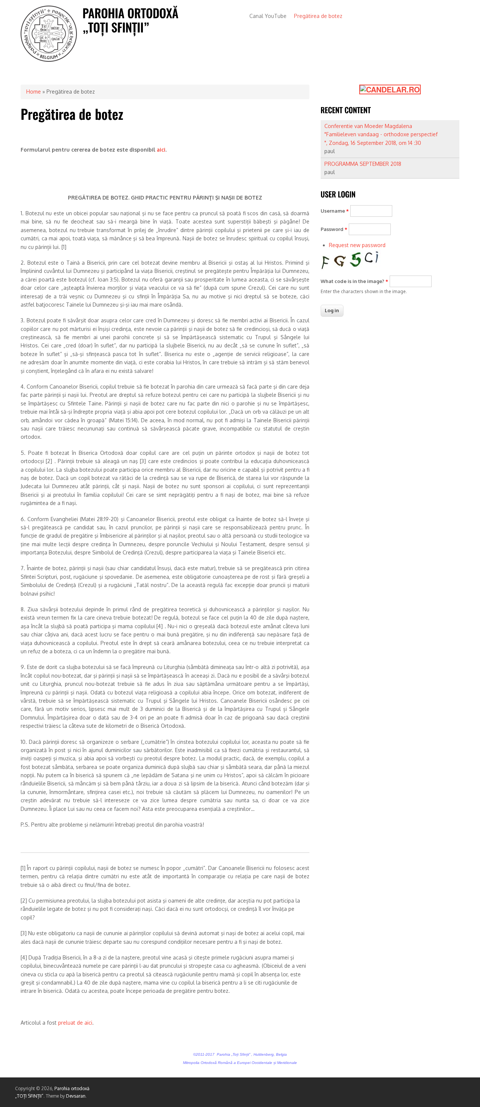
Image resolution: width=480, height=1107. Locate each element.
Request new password (357, 245)
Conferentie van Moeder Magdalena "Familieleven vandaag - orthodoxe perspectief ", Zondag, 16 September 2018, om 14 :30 (381, 134)
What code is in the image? (354, 281)
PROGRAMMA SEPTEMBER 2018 (362, 164)
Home (33, 91)
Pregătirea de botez (318, 16)
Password (334, 229)
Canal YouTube (267, 16)
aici (161, 149)
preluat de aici (75, 1022)
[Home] (49, 60)
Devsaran (76, 1096)
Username (335, 211)
